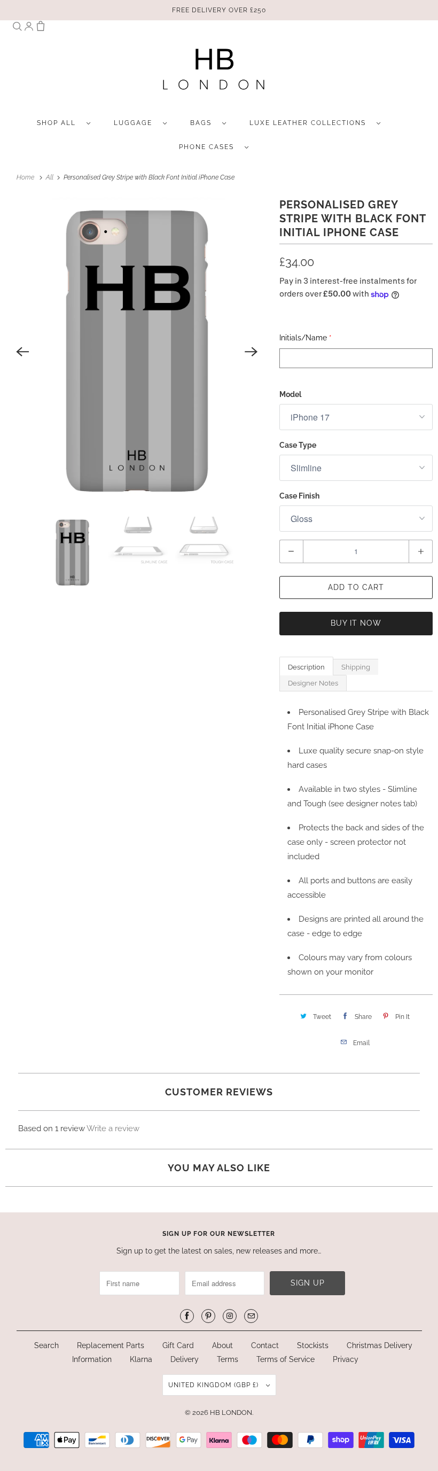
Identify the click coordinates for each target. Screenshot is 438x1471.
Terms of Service (285, 1359)
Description (306, 667)
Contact (265, 1345)
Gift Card (178, 1345)
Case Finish (299, 496)
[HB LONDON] (214, 72)
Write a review (113, 1128)
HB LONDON (231, 1412)
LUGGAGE (136, 123)
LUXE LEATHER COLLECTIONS (310, 123)
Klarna (141, 1359)
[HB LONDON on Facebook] (187, 1316)
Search (46, 1345)
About (223, 1345)
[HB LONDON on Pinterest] (208, 1316)
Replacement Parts (110, 1345)
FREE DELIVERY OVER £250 (219, 10)
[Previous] (22, 351)
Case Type (297, 445)
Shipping (355, 667)
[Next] (251, 351)
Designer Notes (313, 683)
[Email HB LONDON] (251, 1316)
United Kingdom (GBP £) (214, 1385)
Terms (227, 1359)
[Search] (17, 28)
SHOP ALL (59, 123)
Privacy (345, 1359)
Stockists (312, 1345)
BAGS (203, 123)
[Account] (29, 28)
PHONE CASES (209, 147)
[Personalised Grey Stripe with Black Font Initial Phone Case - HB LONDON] (137, 352)
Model (290, 394)
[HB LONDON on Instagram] (230, 1316)
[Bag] (40, 28)
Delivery (184, 1359)
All (50, 177)
